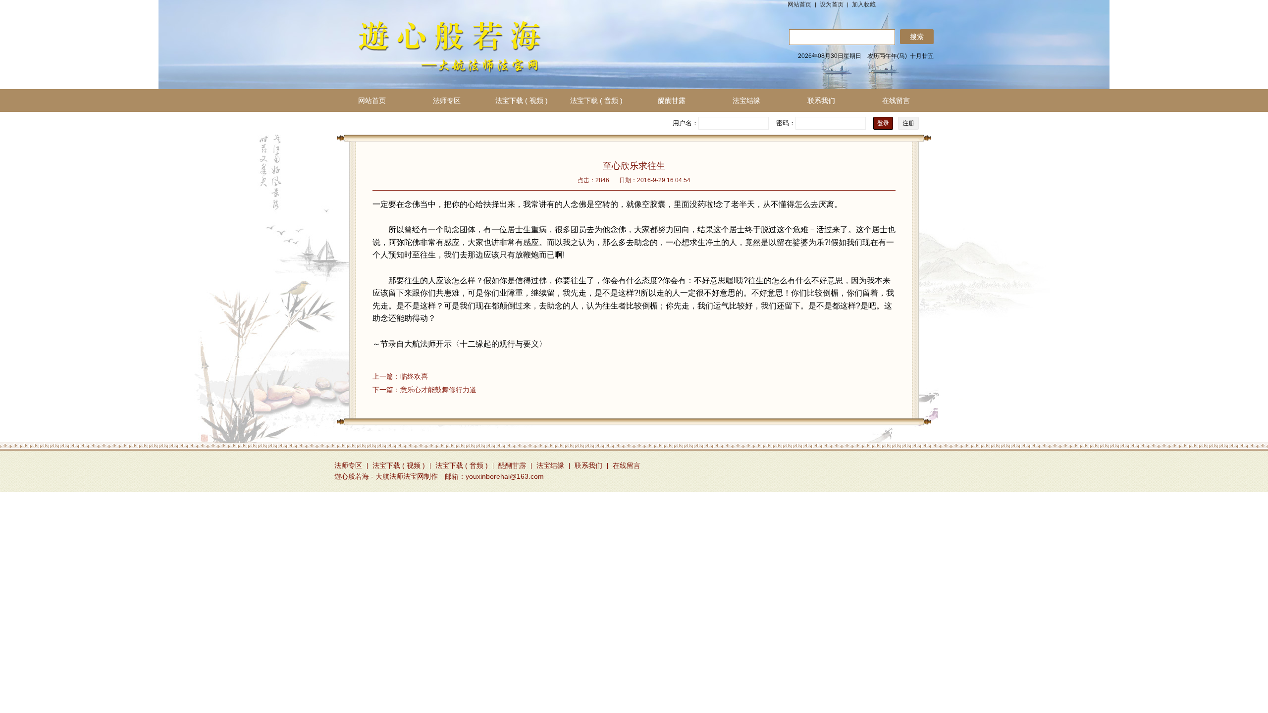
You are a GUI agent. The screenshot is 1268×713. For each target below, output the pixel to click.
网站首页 (799, 4)
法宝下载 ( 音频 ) (596, 100)
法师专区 (447, 100)
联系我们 (821, 100)
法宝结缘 (746, 100)
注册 (908, 123)
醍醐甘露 (672, 100)
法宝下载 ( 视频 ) (521, 100)
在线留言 (896, 100)
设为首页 (832, 4)
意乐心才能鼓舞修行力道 (424, 390)
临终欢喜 (400, 376)
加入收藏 (864, 4)
